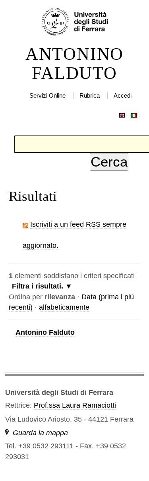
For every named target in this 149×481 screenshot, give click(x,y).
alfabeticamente (64, 307)
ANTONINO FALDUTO (74, 64)
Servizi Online (47, 95)
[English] (122, 114)
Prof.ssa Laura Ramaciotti (75, 405)
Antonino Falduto (45, 332)
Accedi (123, 95)
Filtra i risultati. (37, 286)
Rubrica (89, 95)
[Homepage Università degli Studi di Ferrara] (74, 22)
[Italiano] (134, 114)
